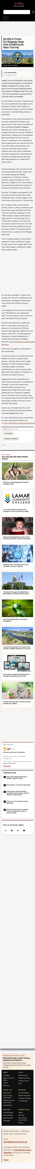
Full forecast (7, 766)
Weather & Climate (24, 1095)
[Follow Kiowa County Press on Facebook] (12, 830)
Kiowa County (22, 1075)
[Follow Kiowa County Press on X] (5, 830)
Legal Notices (7, 1105)
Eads (20, 1083)
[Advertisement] (17, 910)
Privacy (20, 1123)
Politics (5, 1083)
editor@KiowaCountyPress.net (15, 1142)
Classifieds (6, 1121)
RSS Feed (21, 1115)
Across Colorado (11, 438)
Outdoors (8, 433)
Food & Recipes (8, 1112)
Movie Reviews (8, 1115)
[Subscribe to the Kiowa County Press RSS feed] (18, 830)
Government (7, 1093)
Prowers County (23, 1081)
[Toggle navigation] (5, 18)
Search (20, 1112)
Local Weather (23, 1101)
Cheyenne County (24, 1078)
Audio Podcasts (8, 1118)
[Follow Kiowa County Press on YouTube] (24, 830)
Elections (6, 1085)
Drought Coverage (24, 1098)
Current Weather (23, 1093)
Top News (6, 1075)
